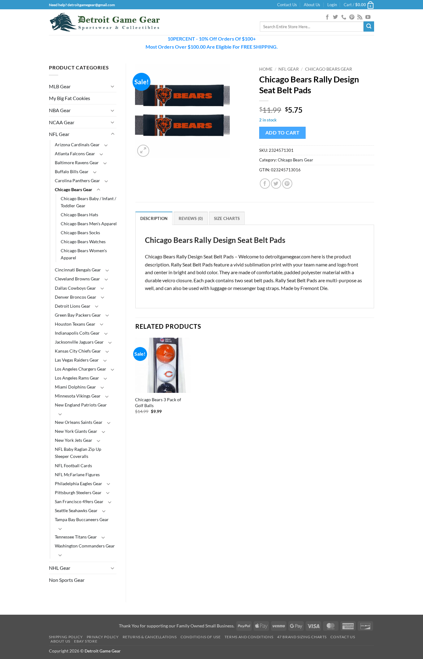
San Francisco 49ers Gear (79, 501)
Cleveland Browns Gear (77, 278)
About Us (312, 4)
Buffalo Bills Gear (72, 171)
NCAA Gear (61, 122)
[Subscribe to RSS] (359, 17)
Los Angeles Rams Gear (77, 377)
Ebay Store (85, 641)
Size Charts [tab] (227, 218)
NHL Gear (59, 568)
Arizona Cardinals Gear (77, 144)
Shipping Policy (66, 637)
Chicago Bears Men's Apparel (89, 223)
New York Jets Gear (73, 440)
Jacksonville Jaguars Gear (79, 342)
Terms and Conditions (249, 637)
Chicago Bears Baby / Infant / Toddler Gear (88, 202)
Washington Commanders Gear (85, 545)
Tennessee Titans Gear (76, 536)
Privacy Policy (103, 637)
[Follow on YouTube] (367, 17)
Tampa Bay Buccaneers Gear (82, 519)
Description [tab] (154, 218)
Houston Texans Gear (75, 324)
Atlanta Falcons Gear (75, 153)
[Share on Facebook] (265, 183)
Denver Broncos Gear (75, 297)
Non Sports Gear (67, 580)
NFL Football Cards (73, 465)
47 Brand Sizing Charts (302, 637)
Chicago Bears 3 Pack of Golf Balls (158, 402)
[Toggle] (112, 86)
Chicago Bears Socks (80, 232)
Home (266, 69)
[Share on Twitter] (276, 183)
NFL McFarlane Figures (77, 474)
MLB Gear (60, 86)
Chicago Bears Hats (79, 214)
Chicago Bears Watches (83, 241)
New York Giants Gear (76, 431)
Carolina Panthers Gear (77, 180)
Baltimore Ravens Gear (77, 162)
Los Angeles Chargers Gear (80, 368)
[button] (332, 4)
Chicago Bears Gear (73, 189)
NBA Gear (60, 110)
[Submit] (369, 26)
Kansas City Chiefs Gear (78, 351)
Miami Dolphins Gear (75, 386)
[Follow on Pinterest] (351, 17)
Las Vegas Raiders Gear (77, 359)
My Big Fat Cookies (69, 98)
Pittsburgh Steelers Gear (78, 492)
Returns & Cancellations (150, 637)
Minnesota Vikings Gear (78, 395)
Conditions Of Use (200, 637)
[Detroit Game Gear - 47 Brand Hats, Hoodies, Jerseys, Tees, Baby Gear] (104, 22)
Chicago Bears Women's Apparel (84, 254)
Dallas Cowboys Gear (75, 288)
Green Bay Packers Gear (78, 315)
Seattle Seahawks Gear (76, 510)
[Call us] (343, 17)
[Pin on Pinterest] (287, 183)
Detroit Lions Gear (72, 306)
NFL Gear (59, 134)
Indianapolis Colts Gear (77, 333)
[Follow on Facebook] (327, 17)
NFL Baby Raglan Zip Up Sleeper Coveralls (78, 452)
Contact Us (287, 4)
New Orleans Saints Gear (78, 422)
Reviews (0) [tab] (191, 218)
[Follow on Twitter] (335, 17)
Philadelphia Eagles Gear (78, 483)
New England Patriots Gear (81, 404)
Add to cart (282, 132)
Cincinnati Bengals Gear (78, 269)
